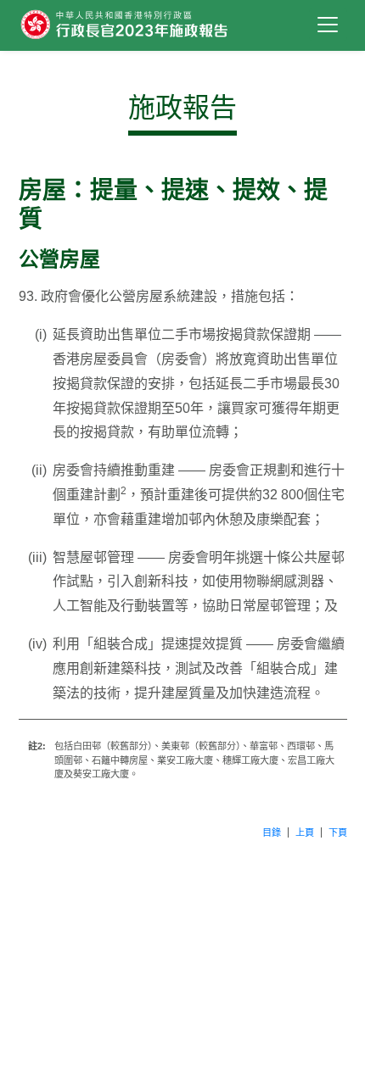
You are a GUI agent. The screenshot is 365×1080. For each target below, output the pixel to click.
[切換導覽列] (328, 24)
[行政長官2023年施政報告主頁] (159, 25)
